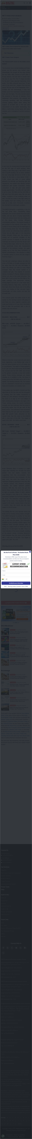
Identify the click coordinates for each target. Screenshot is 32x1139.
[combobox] (3, 579)
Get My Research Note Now (16, 583)
